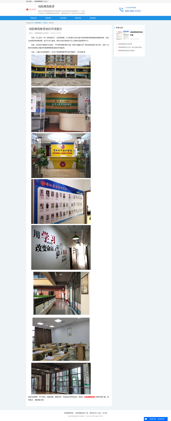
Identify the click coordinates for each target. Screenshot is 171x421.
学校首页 (33, 18)
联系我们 (93, 18)
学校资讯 (78, 18)
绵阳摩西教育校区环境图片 (126, 50)
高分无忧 (29, 1)
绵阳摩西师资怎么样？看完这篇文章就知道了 (131, 47)
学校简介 (48, 18)
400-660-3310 (133, 11)
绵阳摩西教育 (38, 1)
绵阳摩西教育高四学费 (136, 33)
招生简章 (63, 18)
